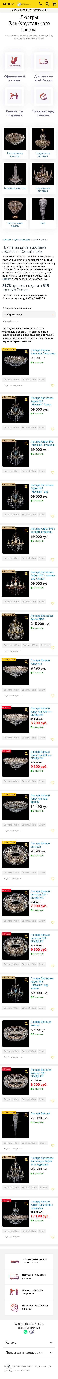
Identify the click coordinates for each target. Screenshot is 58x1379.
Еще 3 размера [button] (11, 878)
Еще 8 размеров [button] (12, 1148)
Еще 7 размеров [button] (12, 695)
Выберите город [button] (13, 314)
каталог (6, 278)
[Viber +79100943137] (31, 1331)
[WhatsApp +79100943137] (25, 1331)
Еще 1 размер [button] (11, 650)
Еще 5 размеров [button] (12, 385)
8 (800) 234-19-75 (30, 1325)
